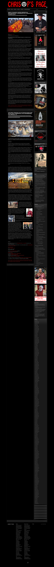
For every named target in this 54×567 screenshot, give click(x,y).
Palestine (37, 246)
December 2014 (37, 453)
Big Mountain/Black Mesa (39, 213)
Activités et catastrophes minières (16, 115)
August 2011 (36, 497)
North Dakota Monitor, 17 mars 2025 (21, 243)
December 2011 (37, 493)
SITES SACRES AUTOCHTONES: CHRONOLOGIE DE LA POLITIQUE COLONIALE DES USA (39, 201)
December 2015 (37, 441)
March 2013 (36, 477)
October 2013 (36, 469)
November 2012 (37, 481)
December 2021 (37, 364)
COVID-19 (37, 257)
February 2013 (37, 478)
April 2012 (36, 488)
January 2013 (36, 479)
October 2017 (36, 417)
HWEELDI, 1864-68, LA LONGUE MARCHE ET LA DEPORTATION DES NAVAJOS (40, 183)
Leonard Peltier (38, 225)
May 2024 (36, 335)
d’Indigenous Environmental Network (15, 256)
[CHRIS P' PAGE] (27, 7)
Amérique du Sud (38, 212)
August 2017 (36, 418)
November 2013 (37, 468)
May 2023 (36, 346)
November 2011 (37, 494)
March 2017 (36, 424)
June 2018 (36, 408)
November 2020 (37, 378)
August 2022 (36, 355)
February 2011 (37, 503)
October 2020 (36, 379)
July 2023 (36, 344)
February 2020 (37, 388)
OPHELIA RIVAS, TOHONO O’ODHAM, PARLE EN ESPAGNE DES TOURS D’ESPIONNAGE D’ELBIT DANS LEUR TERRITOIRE (40, 315)
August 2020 (36, 381)
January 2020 (36, 389)
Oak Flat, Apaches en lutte (39, 229)
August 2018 (36, 406)
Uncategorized (37, 265)
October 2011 (36, 495)
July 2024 (36, 333)
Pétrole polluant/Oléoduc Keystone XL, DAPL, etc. (23, 116)
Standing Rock (14, 106)
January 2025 (36, 327)
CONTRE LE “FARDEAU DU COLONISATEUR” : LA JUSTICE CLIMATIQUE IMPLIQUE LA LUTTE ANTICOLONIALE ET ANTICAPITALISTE (40, 180)
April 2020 (36, 386)
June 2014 (36, 460)
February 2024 (37, 337)
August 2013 (36, 471)
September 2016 (37, 431)
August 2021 (36, 369)
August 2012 (36, 484)
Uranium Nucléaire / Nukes (39, 241)
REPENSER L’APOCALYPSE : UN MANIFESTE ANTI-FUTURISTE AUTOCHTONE (39, 196)
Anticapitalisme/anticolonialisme (40, 252)
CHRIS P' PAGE (11, 524)
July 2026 (36, 320)
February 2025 (37, 326)
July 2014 (36, 459)
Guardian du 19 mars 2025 (12, 245)
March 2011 (36, 502)
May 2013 (36, 475)
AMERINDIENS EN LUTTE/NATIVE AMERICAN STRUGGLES (39, 206)
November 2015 (37, 442)
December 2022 (37, 352)
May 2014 (36, 461)
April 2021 (36, 372)
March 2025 (36, 325)
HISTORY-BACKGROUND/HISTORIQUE (40, 249)
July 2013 (36, 472)
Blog (12, 9)
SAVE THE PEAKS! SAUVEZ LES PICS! (40, 237)
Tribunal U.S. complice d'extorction (16, 261)
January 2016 (36, 440)
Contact (22, 9)
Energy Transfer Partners (25, 260)
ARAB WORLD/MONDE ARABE (39, 245)
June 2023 (36, 345)
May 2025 (36, 324)
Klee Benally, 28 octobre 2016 (14, 254)
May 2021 (36, 371)
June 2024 (36, 334)
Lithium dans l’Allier (10, 247)
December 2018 (37, 401)
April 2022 (36, 360)
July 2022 (36, 356)
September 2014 (37, 457)
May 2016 (36, 435)
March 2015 (36, 450)
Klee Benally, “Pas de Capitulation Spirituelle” (25, 257)
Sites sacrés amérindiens (39, 238)
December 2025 (37, 321)
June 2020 (36, 383)
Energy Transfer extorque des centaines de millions (18, 260)
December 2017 (37, 415)
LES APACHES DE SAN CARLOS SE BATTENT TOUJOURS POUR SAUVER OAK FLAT (40, 305)
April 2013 (36, 476)
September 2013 (37, 470)
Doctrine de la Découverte (39, 214)
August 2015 (36, 444)
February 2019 (37, 399)
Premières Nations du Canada (39, 236)
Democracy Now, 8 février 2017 (20, 255)
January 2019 (36, 400)
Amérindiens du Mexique (39, 211)
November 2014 (37, 454)
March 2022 (36, 361)
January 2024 (36, 338)
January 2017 (36, 426)
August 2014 (36, 458)
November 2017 (37, 416)
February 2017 (37, 425)
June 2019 (36, 395)
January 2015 (36, 452)
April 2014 (36, 462)
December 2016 (37, 427)
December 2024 (37, 328)
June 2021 (36, 370)
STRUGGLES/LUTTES (38, 251)
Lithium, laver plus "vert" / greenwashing (12, 116)
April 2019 (36, 397)
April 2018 (36, 410)
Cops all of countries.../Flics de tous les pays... (26, 115)
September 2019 (37, 392)
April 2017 (36, 423)
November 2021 (37, 365)
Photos (15, 9)
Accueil (9, 9)
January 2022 (36, 363)
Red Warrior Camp (10, 252)
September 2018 (37, 405)
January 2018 (36, 414)
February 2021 (37, 374)
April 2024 (36, 336)
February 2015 (37, 451)
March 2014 (36, 463)
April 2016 (36, 436)
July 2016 (36, 433)
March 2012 (36, 489)
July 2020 (36, 382)
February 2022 (37, 362)
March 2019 (36, 398)
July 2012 (36, 485)
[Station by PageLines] (28, 563)
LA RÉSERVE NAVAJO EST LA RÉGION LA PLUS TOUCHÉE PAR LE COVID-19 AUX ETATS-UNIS (40, 188)
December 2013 (37, 467)
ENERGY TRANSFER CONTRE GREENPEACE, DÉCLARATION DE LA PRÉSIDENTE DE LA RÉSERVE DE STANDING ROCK (20, 13)
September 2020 (37, 380)
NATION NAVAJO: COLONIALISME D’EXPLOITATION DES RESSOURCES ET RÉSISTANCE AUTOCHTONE (40, 192)
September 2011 (37, 496)
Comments (10, 109)
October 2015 (36, 443)
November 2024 (37, 329)
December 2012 (37, 480)
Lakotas (17, 15)
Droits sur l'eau (14, 15)
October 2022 (36, 354)
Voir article (36, 140)
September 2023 (37, 342)
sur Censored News (12, 34)
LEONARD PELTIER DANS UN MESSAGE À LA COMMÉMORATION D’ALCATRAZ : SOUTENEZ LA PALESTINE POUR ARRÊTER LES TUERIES (40, 310)
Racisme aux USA (38, 262)
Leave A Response (30, 109)
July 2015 (36, 445)
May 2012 (36, 487)
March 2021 (36, 373)
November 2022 (37, 353)
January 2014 (36, 466)
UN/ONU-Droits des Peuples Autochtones (12, 117)
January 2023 (36, 351)
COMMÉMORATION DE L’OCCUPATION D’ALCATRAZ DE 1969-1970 (40, 307)
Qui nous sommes (27, 9)
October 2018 (36, 404)
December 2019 (37, 390)
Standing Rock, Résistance (21, 15)
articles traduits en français (13, 250)
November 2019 (37, 391)
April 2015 (36, 449)
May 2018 (36, 409)
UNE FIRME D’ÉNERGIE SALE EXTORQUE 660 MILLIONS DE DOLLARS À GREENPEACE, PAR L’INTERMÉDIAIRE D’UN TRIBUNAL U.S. (20, 113)
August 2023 (36, 343)
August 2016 (36, 432)
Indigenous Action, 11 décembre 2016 (16, 253)
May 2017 (36, 422)
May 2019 (36, 396)
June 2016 (36, 434)
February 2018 (37, 413)
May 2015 (36, 448)
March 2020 (36, 387)
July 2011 (36, 498)
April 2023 (36, 347)
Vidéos (18, 9)
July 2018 (36, 407)
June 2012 (36, 486)
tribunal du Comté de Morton (19, 106)
